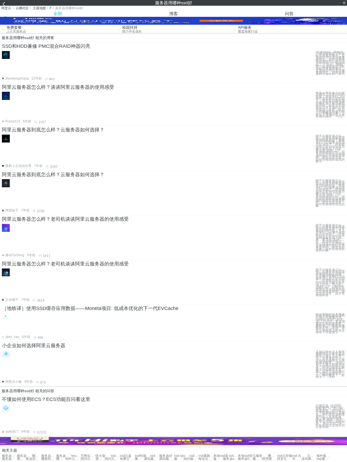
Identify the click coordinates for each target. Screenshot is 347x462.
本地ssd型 (245, 455)
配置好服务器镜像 (33, 458)
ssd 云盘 (115, 455)
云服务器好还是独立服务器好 (311, 455)
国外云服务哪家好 (72, 458)
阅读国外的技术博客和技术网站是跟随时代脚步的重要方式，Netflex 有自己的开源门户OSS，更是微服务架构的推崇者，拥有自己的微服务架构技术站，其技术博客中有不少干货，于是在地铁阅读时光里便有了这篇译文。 (330, 323)
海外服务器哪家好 (323, 455)
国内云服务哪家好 (112, 458)
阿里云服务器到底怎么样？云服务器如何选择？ (53, 129)
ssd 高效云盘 (193, 455)
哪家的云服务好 (48, 458)
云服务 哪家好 (260, 455)
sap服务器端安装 (323, 458)
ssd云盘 (125, 455)
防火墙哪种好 (102, 455)
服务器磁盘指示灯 (218, 458)
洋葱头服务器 (296, 458)
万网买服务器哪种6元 (88, 455)
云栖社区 (22, 8)
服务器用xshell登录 (63, 455)
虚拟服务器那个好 (100, 458)
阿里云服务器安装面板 (284, 458)
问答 (289, 13)
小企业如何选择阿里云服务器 (33, 345)
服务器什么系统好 (178, 458)
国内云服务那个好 (88, 458)
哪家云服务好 (272, 455)
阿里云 (6, 8)
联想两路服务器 (269, 458)
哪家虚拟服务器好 (139, 458)
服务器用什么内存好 (24, 455)
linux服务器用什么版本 (76, 455)
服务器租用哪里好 (9, 458)
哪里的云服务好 (60, 458)
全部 (57, 13)
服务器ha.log (257, 458)
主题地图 (39, 8)
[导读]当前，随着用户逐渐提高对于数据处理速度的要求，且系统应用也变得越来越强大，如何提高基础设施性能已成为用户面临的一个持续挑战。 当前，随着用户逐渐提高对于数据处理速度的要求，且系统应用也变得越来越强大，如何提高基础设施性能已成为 (330, 63)
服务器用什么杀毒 (48, 455)
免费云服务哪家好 (127, 458)
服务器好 (165, 455)
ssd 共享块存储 (299, 455)
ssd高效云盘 (205, 455)
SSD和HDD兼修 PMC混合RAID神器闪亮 (46, 46)
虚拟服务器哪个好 (151, 458)
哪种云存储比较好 (36, 455)
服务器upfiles (230, 458)
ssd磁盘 (154, 455)
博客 (173, 13)
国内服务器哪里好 (191, 458)
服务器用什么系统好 (9, 455)
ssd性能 (140, 455)
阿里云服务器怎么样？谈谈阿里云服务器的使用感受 (58, 87)
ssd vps (179, 455)
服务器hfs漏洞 (245, 458)
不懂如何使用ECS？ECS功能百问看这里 (46, 399)
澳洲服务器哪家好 (21, 458)
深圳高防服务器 (308, 458)
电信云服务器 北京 (205, 458)
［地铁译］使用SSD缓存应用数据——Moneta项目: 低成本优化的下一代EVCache (90, 308)
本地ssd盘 (220, 455)
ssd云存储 (284, 455)
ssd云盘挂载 (233, 455)
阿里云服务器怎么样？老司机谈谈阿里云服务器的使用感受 (65, 219)
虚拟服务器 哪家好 (166, 458)
